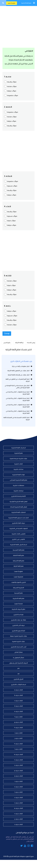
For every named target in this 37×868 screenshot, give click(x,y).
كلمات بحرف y (18, 819)
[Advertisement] (18, 26)
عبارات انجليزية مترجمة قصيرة (18, 458)
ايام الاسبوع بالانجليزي (18, 630)
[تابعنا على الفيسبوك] (32, 846)
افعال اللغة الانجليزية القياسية (18, 501)
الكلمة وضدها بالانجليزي (18, 496)
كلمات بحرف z (18, 824)
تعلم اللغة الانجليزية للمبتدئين (18, 480)
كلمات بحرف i (18, 733)
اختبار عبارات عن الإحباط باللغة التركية (18, 375)
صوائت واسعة (11, 82)
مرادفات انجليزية (18, 491)
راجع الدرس (6, 342)
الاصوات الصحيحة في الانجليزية (19, 528)
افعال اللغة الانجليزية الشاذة (18, 507)
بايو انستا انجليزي (18, 614)
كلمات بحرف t (18, 792)
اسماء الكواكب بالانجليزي (18, 684)
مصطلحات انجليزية (18, 485)
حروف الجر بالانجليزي (18, 625)
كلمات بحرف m (18, 754)
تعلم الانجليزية (18, 453)
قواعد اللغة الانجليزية (18, 474)
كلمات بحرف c (18, 700)
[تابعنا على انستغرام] (28, 846)
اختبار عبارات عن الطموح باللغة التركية (18, 370)
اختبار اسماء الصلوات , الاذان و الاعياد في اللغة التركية (17, 393)
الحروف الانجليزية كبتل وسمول (18, 663)
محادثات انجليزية (18, 469)
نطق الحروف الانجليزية (18, 609)
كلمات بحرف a (18, 690)
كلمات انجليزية (18, 464)
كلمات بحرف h (18, 727)
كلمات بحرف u (18, 797)
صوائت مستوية (12, 186)
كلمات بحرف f (18, 717)
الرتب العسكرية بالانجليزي (18, 647)
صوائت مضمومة (12, 95)
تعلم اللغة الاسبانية (18, 561)
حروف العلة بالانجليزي (18, 523)
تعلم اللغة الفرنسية (18, 550)
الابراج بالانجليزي (18, 679)
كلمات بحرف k (18, 743)
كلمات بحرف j (18, 738)
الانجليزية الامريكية (18, 587)
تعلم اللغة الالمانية (18, 555)
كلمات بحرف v (18, 803)
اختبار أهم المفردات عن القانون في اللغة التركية (17, 380)
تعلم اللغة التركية (19, 342)
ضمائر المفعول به (18, 657)
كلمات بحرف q (18, 776)
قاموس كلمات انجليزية (18, 534)
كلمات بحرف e (18, 711)
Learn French (18, 604)
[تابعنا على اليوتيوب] (25, 846)
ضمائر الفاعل (18, 652)
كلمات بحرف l (18, 749)
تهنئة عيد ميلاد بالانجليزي (18, 620)
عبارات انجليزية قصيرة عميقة (18, 636)
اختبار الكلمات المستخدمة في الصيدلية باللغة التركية (16, 418)
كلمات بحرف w (18, 808)
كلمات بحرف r (18, 781)
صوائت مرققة (11, 91)
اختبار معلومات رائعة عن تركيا (20, 366)
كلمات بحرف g (18, 722)
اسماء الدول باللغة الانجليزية (18, 544)
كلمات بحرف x (18, 813)
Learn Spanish (18, 577)
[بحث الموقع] (3, 3)
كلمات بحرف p (18, 770)
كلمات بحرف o (18, 765)
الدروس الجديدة (31, 342)
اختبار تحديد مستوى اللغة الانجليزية (18, 517)
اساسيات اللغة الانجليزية (18, 448)
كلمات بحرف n (18, 760)
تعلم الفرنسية (18, 593)
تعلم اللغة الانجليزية (26, 3)
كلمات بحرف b (18, 695)
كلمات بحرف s (18, 786)
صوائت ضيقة (11, 220)
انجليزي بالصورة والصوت (18, 582)
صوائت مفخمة (12, 86)
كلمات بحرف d (18, 706)
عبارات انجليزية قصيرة (18, 641)
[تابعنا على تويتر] (21, 846)
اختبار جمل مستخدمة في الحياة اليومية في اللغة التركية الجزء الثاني (17, 386)
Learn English (11, 3)
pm (19, 668)
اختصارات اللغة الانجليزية (19, 512)
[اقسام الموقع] (34, 3)
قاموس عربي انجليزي (18, 539)
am (19, 674)
